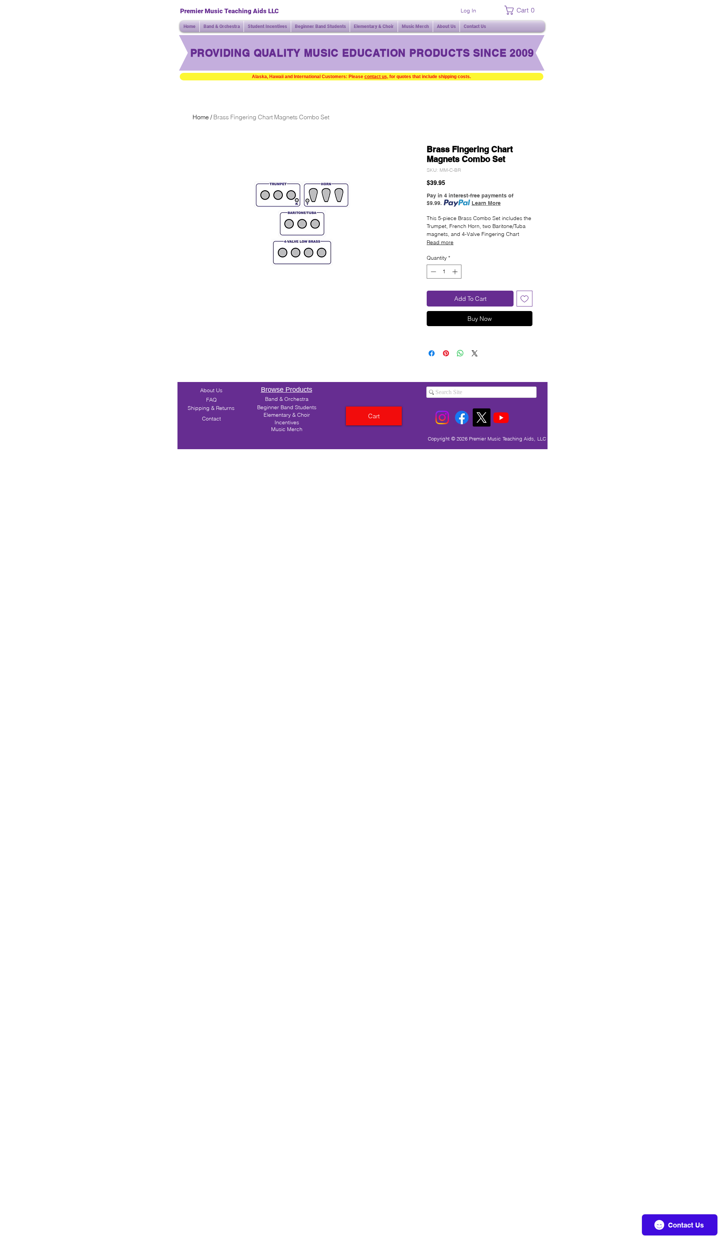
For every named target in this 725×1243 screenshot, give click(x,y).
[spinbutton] (444, 271)
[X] (481, 417)
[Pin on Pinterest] (445, 353)
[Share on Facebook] (431, 353)
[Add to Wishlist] (524, 299)
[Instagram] (442, 417)
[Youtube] (501, 417)
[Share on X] (474, 353)
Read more (440, 242)
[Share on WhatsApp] (460, 353)
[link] (521, 10)
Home (201, 117)
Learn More (486, 203)
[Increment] (455, 271)
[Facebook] (462, 417)
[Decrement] (432, 271)
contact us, (376, 76)
